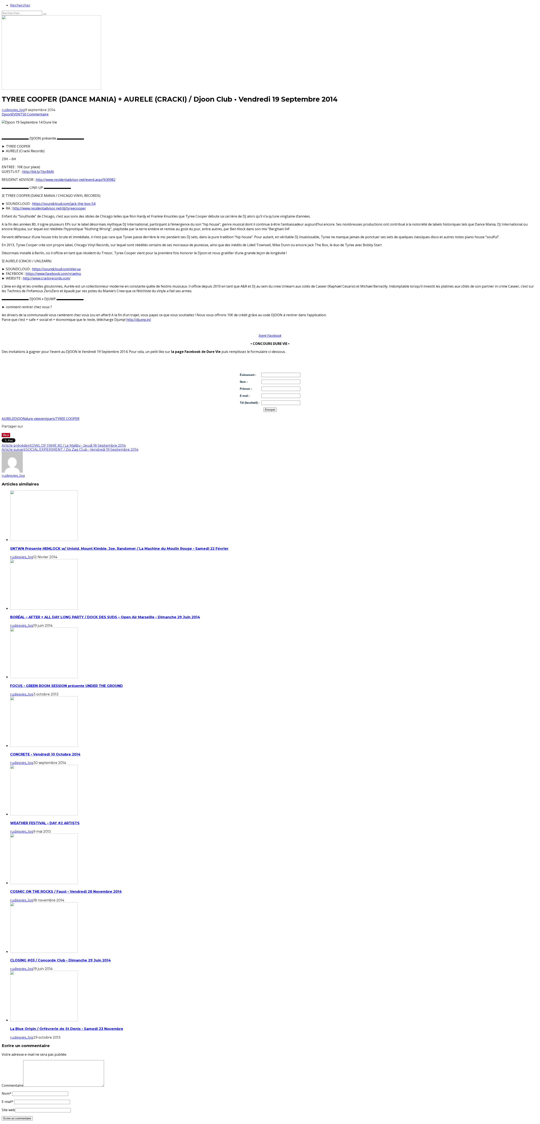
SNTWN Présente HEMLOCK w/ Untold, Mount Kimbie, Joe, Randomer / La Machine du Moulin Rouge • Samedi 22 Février (119, 549)
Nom (6, 1093)
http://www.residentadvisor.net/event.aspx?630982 (75, 179)
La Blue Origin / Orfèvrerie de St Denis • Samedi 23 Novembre (66, 1029)
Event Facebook (270, 335)
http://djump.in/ (138, 319)
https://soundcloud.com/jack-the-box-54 (63, 203)
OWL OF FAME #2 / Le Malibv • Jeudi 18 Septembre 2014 (79, 446)
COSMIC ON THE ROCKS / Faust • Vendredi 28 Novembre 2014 (66, 892)
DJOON (20, 418)
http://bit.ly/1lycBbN (38, 171)
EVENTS (17, 114)
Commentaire (12, 1085)
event (42, 418)
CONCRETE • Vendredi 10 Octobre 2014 (45, 754)
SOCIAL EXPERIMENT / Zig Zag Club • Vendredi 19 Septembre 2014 (82, 450)
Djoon (6, 114)
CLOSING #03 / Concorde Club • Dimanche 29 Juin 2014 (60, 960)
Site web (8, 1110)
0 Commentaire (36, 114)
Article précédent (17, 446)
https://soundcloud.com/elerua (56, 269)
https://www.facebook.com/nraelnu (53, 273)
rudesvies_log (13, 110)
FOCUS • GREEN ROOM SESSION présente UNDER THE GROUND (66, 686)
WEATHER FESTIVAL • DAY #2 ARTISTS (45, 823)
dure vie (32, 418)
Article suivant (14, 450)
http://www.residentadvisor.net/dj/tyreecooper (49, 208)
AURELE (8, 418)
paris (51, 418)
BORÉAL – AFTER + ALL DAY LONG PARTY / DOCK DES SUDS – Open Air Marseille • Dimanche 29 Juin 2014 (105, 617)
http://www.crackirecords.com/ (46, 278)
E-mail (7, 1101)
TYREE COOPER (67, 418)
